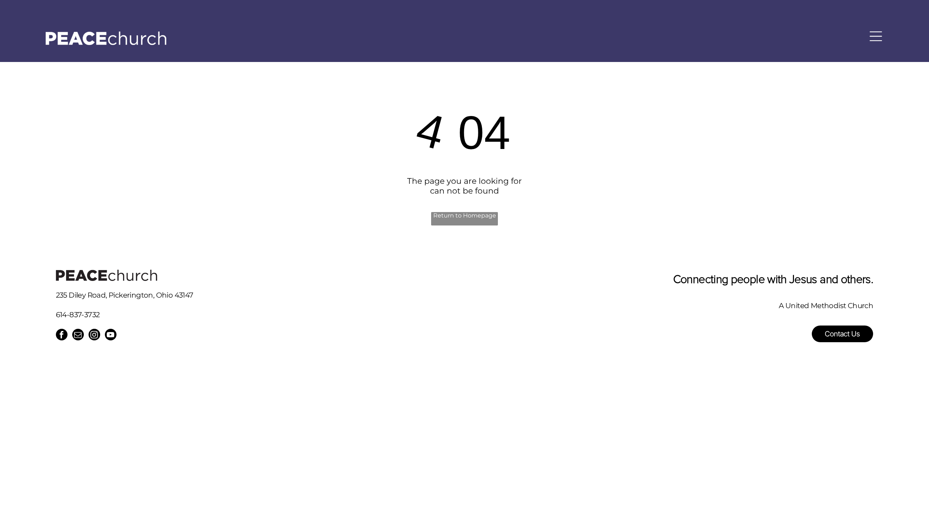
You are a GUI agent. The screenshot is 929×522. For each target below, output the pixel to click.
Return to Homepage (464, 215)
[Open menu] (875, 32)
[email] (78, 335)
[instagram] (94, 335)
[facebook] (61, 335)
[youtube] (110, 335)
